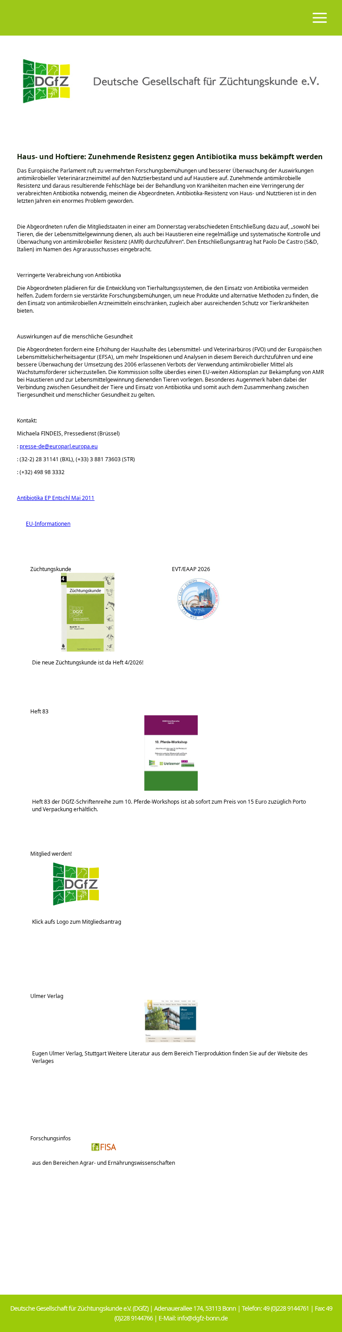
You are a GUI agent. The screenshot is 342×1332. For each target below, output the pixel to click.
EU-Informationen (43, 523)
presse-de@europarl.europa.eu (59, 446)
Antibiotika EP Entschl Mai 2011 (55, 498)
